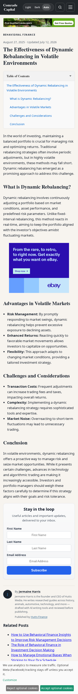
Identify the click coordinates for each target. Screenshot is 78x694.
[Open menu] (70, 7)
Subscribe (39, 570)
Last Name (14, 542)
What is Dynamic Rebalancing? (30, 99)
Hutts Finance (39, 617)
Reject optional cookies (22, 688)
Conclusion (17, 124)
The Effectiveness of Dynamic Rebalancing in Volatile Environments (37, 87)
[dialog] (39, 677)
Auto (46, 7)
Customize (10, 680)
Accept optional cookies (57, 688)
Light (28, 7)
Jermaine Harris (29, 591)
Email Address (16, 555)
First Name (14, 528)
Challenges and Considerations (31, 116)
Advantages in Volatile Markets (30, 107)
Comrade (10, 7)
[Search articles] (60, 7)
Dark (37, 7)
